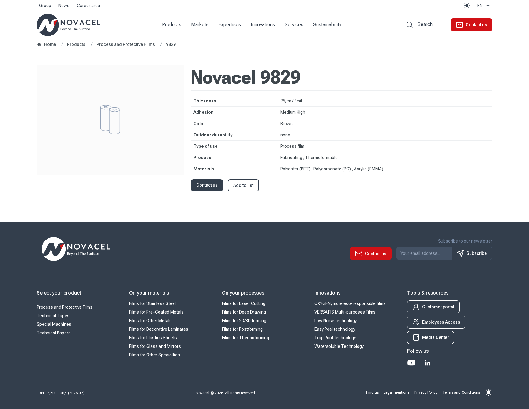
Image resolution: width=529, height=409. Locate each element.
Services (294, 25)
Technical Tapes (53, 315)
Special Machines (54, 324)
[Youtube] (411, 363)
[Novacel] (68, 25)
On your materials (149, 293)
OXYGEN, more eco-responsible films (350, 303)
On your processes (243, 293)
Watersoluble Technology (339, 346)
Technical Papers (54, 332)
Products (171, 25)
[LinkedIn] (427, 363)
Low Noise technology (335, 320)
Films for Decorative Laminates (158, 329)
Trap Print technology (335, 337)
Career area (88, 5)
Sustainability (327, 25)
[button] (467, 5)
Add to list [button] (243, 185)
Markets (199, 25)
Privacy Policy (425, 392)
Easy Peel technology (334, 329)
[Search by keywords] (408, 24)
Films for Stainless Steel (152, 303)
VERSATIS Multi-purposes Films (345, 312)
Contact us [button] (207, 185)
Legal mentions (396, 392)
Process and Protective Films (64, 307)
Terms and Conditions (461, 392)
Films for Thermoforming (245, 337)
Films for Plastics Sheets (153, 337)
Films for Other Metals (150, 320)
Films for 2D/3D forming (244, 320)
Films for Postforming (242, 329)
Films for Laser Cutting (243, 303)
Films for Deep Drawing (244, 312)
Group (45, 5)
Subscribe (477, 253)
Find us (372, 392)
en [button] (479, 5)
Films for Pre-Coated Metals (156, 312)
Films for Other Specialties (154, 354)
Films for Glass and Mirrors (155, 346)
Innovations (263, 25)
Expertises (229, 25)
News (63, 5)
